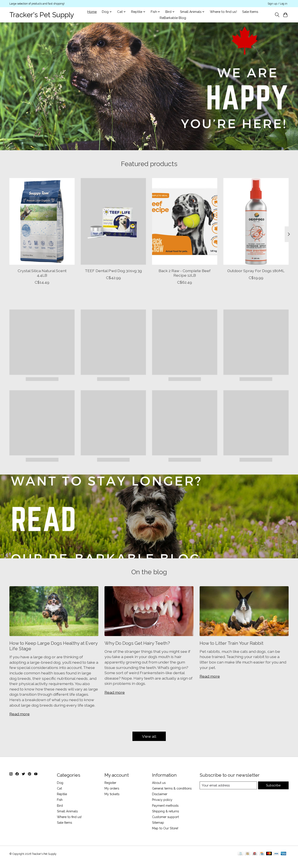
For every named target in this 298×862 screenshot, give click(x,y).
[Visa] (276, 854)
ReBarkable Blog (173, 18)
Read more (19, 714)
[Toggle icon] (277, 15)
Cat (59, 788)
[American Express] (283, 854)
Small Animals (67, 811)
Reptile (62, 794)
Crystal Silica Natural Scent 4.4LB (42, 273)
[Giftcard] (254, 854)
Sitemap (158, 822)
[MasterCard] (269, 854)
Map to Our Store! (165, 828)
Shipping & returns (165, 811)
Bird (60, 805)
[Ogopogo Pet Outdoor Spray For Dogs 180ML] (256, 221)
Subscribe (273, 785)
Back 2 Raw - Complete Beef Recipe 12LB (185, 273)
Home (92, 12)
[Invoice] (240, 854)
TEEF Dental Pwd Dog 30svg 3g (113, 270)
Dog (60, 783)
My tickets (111, 794)
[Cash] (247, 854)
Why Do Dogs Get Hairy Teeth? (137, 643)
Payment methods (165, 805)
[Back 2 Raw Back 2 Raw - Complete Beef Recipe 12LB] (184, 221)
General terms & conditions (172, 788)
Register (110, 783)
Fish (60, 799)
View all (149, 736)
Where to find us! (223, 12)
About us (159, 783)
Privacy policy (162, 799)
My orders (111, 788)
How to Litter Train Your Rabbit (231, 643)
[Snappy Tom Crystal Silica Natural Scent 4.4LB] (42, 221)
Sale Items (250, 12)
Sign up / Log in (277, 3)
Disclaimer (159, 794)
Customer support (165, 817)
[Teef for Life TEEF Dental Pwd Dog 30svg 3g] (113, 221)
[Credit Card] (262, 854)
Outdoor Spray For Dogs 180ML (255, 270)
